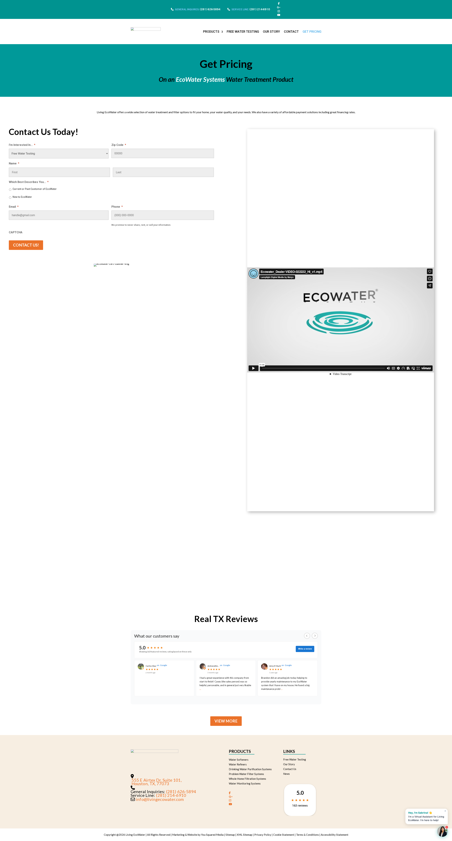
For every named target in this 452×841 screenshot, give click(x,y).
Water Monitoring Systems (245, 783)
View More (226, 721)
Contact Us (289, 769)
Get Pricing (312, 31)
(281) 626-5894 (210, 9)
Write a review (305, 649)
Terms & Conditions (307, 834)
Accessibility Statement (334, 834)
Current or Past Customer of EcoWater (35, 189)
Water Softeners (238, 759)
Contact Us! (26, 245)
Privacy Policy (262, 834)
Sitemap (230, 834)
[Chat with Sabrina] (442, 831)
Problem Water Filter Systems (246, 773)
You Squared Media (212, 834)
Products (211, 31)
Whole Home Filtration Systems (247, 778)
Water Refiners (238, 764)
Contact (291, 31)
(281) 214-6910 (259, 9)
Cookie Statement (283, 834)
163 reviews (300, 805)
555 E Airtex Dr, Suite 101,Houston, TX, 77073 (157, 781)
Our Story (271, 31)
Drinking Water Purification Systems (250, 769)
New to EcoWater (22, 197)
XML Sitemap (244, 834)
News (286, 773)
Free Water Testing (243, 31)
